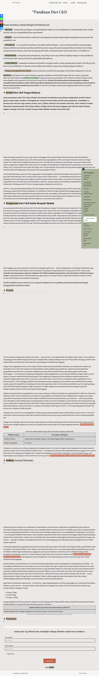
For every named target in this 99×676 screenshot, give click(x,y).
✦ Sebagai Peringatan (89, 215)
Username (9, 637)
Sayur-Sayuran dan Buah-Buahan (87, 233)
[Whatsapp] (1, 18)
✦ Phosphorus (87, 199)
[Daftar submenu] (68, 2)
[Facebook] (1, 15)
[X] (1, 25)
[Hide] (0, 31)
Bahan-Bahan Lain (87, 244)
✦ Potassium (87, 196)
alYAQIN (16, 3)
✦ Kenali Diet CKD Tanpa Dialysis (87, 177)
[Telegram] (1, 28)
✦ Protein (86, 189)
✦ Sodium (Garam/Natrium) (88, 192)
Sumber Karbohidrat (87, 225)
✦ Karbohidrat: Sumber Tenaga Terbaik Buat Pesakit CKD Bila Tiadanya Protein (89, 207)
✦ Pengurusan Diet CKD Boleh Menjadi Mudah (88, 184)
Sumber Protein (88, 229)
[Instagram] (1, 22)
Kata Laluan (9, 646)
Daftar (65, 3)
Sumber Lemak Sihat (87, 239)
